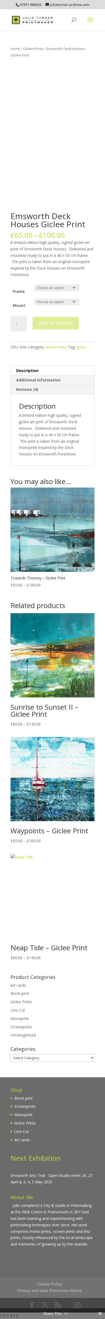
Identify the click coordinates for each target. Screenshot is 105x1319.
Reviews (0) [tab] (27, 389)
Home (15, 48)
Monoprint (19, 1018)
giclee (81, 347)
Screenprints (21, 1026)
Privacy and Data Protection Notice (49, 1290)
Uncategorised (23, 1035)
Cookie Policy (49, 1284)
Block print (19, 993)
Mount (19, 305)
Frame (19, 291)
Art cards (18, 985)
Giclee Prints (33, 48)
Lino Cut (17, 1010)
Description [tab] (27, 370)
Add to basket (55, 323)
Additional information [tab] (38, 379)
